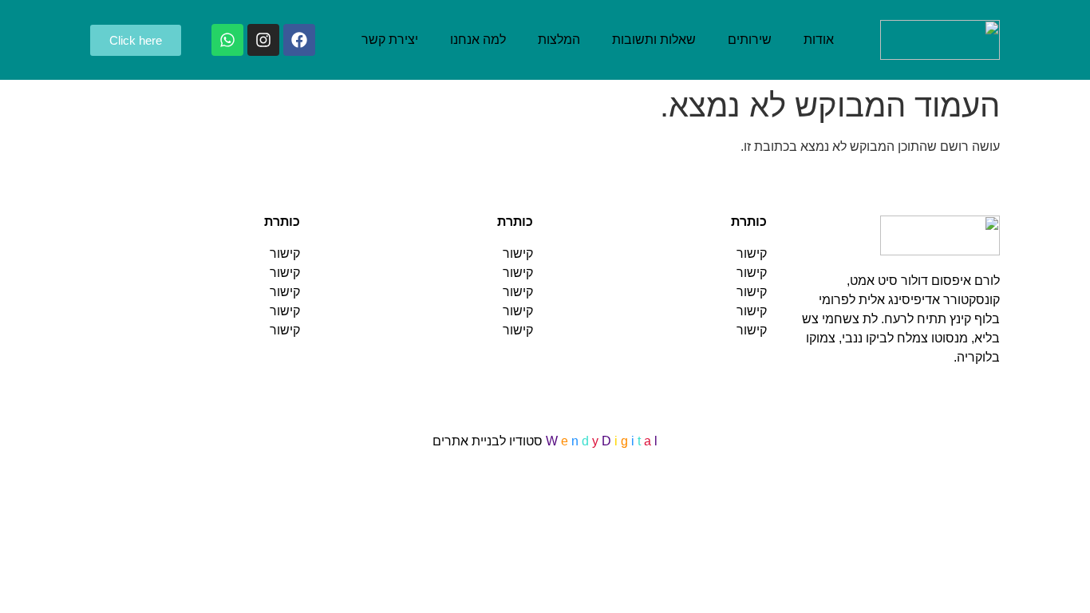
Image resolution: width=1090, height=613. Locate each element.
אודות (819, 39)
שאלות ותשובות (654, 39)
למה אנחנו (478, 39)
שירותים (750, 39)
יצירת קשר (389, 39)
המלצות (559, 39)
